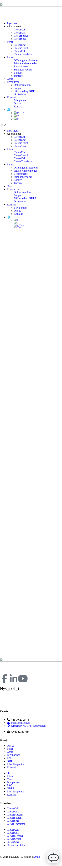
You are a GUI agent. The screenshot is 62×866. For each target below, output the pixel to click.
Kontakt (11, 97)
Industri (11, 57)
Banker (18, 72)
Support (18, 88)
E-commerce (21, 66)
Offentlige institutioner (26, 60)
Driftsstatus (20, 94)
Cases (10, 78)
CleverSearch (21, 35)
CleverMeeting (15, 814)
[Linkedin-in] (13, 678)
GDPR (10, 761)
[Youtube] (23, 678)
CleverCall (20, 29)
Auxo (37, 856)
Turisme (18, 75)
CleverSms (20, 38)
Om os (17, 103)
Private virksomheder (25, 63)
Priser (10, 41)
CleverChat (20, 32)
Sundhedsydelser (23, 69)
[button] (31, 124)
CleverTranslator (23, 54)
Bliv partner (20, 100)
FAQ (9, 758)
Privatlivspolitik (15, 764)
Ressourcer (13, 81)
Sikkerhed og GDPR (25, 91)
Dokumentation (22, 84)
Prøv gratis (13, 23)
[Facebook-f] (4, 678)
